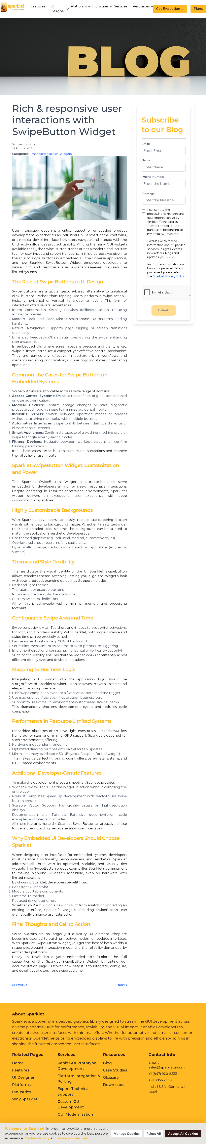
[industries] (14, 7)
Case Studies (115, 1070)
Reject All (153, 1134)
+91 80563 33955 (161, 1080)
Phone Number (153, 177)
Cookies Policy (37, 1138)
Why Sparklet (25, 1099)
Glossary (111, 1077)
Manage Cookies (127, 1134)
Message (148, 193)
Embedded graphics (44, 154)
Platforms (21, 1085)
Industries (21, 1092)
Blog (107, 1063)
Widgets (66, 154)
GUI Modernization (75, 1114)
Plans (198, 9)
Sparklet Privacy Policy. (169, 276)
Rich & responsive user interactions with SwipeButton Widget (67, 120)
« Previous (19, 985)
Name (146, 160)
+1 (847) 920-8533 (162, 1074)
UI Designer (23, 1077)
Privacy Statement (74, 1138)
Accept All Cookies (183, 1134)
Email (146, 144)
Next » (122, 985)
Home (18, 1063)
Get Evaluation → (170, 9)
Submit (164, 310)
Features (20, 1070)
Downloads (113, 1085)
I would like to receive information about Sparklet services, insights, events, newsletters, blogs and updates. (166, 249)
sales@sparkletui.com (166, 1067)
